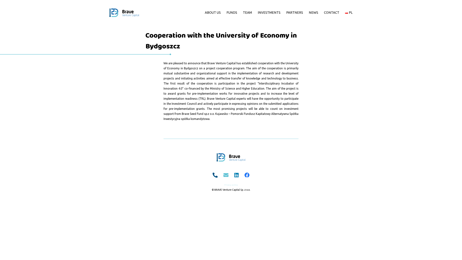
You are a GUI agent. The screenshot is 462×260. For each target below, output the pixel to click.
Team (247, 12)
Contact (331, 12)
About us (213, 12)
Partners (294, 12)
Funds (231, 12)
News (313, 12)
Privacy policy (231, 185)
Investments (269, 12)
